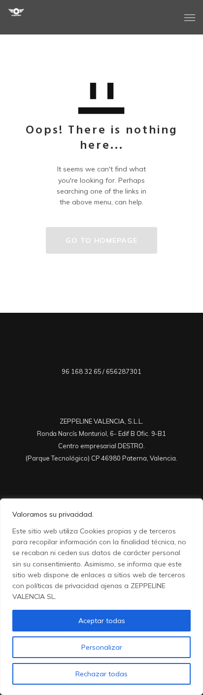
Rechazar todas (101, 673)
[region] (101, 596)
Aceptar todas (101, 620)
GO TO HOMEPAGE (101, 240)
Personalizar (101, 647)
